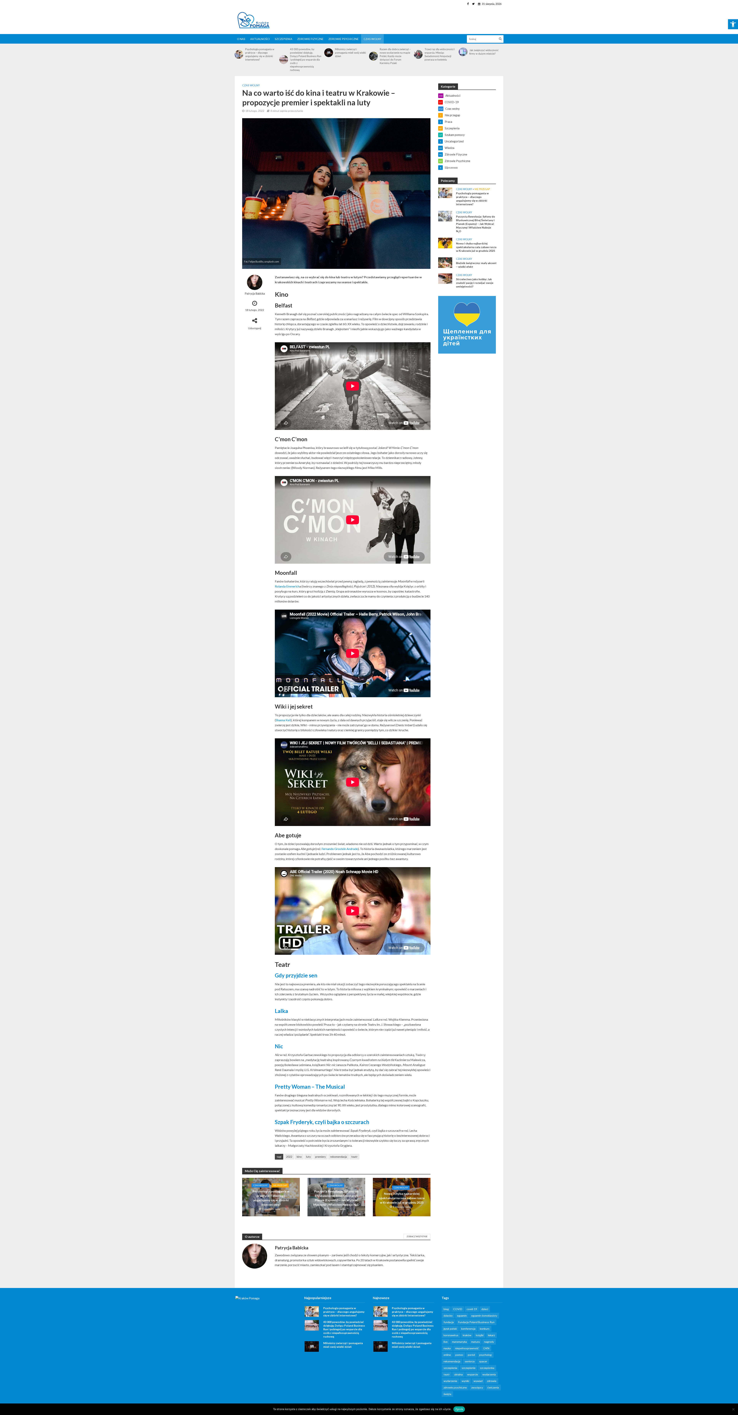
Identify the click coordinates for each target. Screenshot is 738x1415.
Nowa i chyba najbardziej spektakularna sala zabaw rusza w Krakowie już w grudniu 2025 (402, 1198)
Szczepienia (283, 39)
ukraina (458, 1374)
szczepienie (468, 1367)
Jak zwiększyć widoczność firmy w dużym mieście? (484, 52)
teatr (354, 1156)
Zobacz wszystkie (417, 1236)
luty (308, 1156)
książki (480, 1335)
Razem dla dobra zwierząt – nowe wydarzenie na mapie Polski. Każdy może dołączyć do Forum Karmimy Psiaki (395, 56)
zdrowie (491, 1381)
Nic (279, 1046)
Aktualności (260, 39)
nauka (447, 1348)
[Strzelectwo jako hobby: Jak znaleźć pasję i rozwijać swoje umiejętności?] (445, 278)
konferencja (468, 1328)
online (447, 1354)
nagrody (489, 1341)
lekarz (491, 1335)
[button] (733, 24)
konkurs (485, 1328)
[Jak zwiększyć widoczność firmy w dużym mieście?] (463, 51)
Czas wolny (372, 39)
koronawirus (451, 1335)
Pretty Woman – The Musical (310, 1086)
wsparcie (472, 1374)
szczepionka (487, 1367)
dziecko (448, 1315)
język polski (450, 1328)
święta (447, 1394)
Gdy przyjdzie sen (296, 975)
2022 (289, 1156)
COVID (457, 1309)
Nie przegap (280, 1185)
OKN (486, 1348)
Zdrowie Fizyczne (310, 39)
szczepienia (450, 1367)
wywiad (478, 1381)
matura (475, 1341)
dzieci (484, 1309)
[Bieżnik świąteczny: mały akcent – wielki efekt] (445, 262)
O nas (241, 39)
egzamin (462, 1315)
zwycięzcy (477, 1387)
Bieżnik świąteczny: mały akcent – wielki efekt (476, 264)
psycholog (485, 1354)
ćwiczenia (493, 1387)
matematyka (459, 1341)
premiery (320, 1156)
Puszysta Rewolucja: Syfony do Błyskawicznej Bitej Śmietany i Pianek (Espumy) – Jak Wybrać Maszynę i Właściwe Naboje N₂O (336, 1198)
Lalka (281, 1011)
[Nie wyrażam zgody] (733, 1409)
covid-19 (472, 1309)
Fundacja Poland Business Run (476, 1322)
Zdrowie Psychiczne (343, 39)
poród (471, 1354)
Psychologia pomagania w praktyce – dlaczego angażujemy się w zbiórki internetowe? (259, 54)
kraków (467, 1335)
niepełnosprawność (467, 1348)
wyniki (465, 1381)
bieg (446, 1309)
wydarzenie (450, 1381)
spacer (483, 1361)
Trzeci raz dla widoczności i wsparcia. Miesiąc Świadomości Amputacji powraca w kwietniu (440, 54)
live (446, 1341)
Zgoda (459, 1409)
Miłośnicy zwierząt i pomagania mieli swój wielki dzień (350, 53)
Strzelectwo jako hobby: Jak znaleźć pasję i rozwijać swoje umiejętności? (474, 283)
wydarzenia (489, 1374)
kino (299, 1156)
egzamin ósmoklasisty (484, 1315)
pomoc (459, 1354)
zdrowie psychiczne (455, 1387)
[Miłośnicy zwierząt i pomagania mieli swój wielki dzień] (328, 52)
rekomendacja (338, 1156)
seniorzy (470, 1361)
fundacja (449, 1322)
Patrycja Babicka (255, 293)
